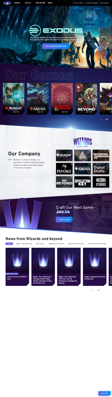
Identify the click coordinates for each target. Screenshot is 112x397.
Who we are (40, 3)
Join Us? (104, 393)
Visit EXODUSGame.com (56, 46)
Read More (9, 248)
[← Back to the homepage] (7, 3)
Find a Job (64, 219)
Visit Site (16, 112)
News (50, 3)
